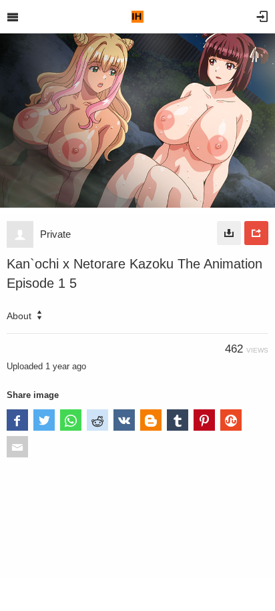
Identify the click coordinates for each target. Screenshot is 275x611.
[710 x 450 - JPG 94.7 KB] (229, 233)
